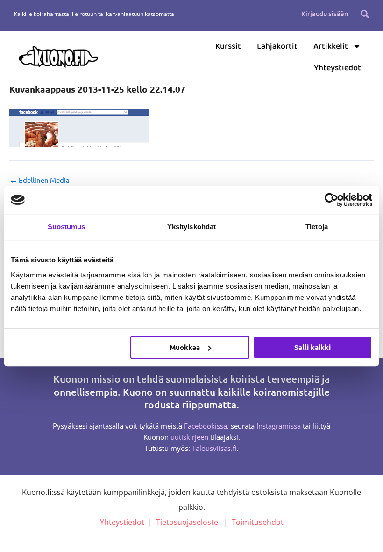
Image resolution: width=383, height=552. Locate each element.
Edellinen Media (40, 180)
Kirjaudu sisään (324, 14)
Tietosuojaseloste (187, 522)
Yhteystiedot (337, 67)
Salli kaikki (312, 347)
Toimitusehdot (258, 522)
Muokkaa (185, 347)
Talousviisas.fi (214, 448)
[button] (365, 14)
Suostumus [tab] (66, 227)
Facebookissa (205, 425)
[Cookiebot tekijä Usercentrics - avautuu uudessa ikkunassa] (331, 200)
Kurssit (228, 46)
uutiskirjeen (189, 437)
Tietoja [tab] (316, 227)
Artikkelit (330, 46)
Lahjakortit (277, 46)
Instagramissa (278, 425)
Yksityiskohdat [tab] (191, 227)
